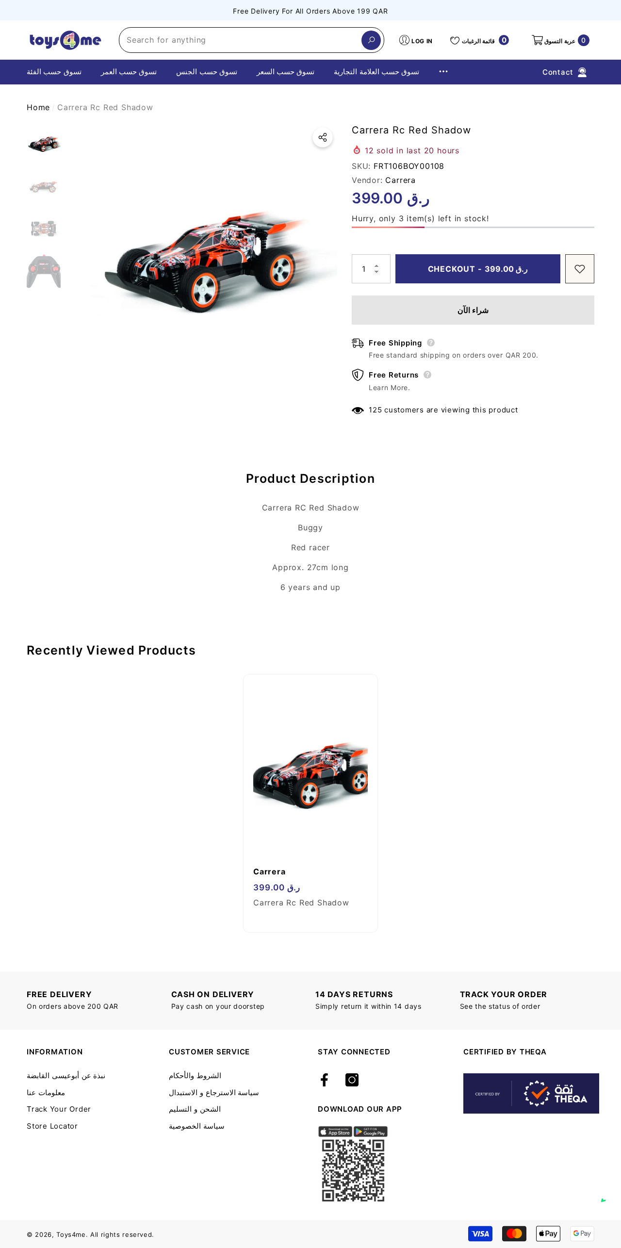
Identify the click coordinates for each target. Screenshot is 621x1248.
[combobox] (240, 40)
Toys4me (71, 1234)
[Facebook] (324, 1080)
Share (322, 137)
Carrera (400, 180)
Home (38, 107)
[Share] (322, 137)
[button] (559, 40)
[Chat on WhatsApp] (609, 1190)
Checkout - (478, 269)
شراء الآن (473, 310)
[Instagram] (352, 1080)
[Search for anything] (251, 40)
